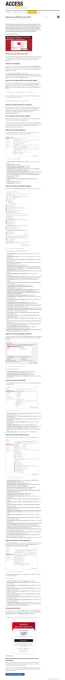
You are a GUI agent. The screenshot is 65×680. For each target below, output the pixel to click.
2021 (19, 19)
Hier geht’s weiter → (23, 640)
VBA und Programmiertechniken (28, 19)
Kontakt (39, 12)
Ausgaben (8, 12)
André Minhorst (14, 19)
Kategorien (14, 12)
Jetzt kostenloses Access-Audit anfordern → (15, 674)
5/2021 (21, 19)
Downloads (21, 12)
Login (26, 12)
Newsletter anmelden (32, 12)
